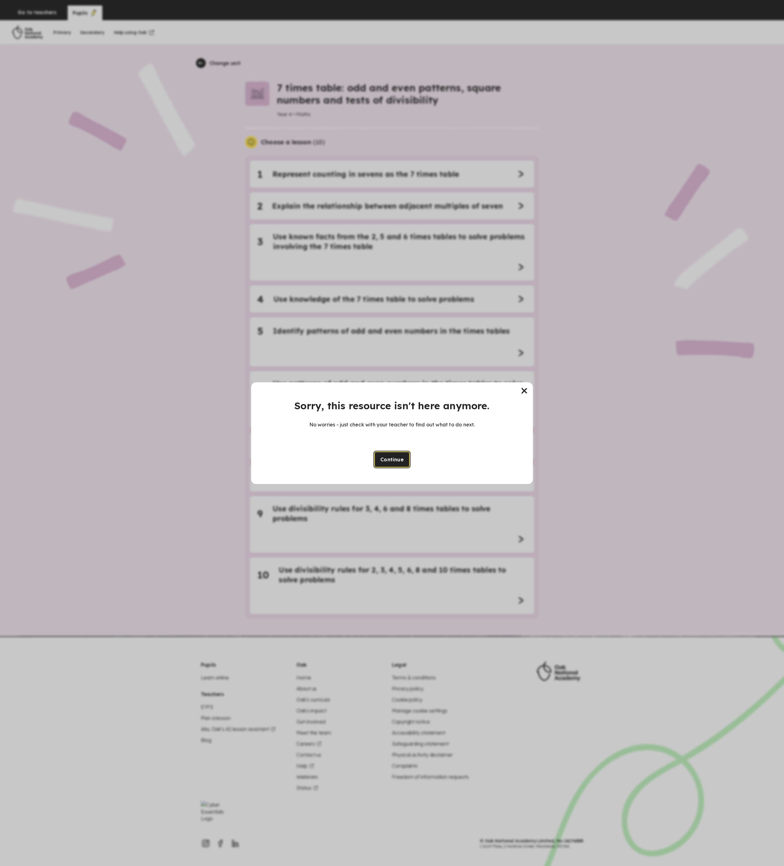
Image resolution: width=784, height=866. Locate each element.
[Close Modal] (524, 391)
